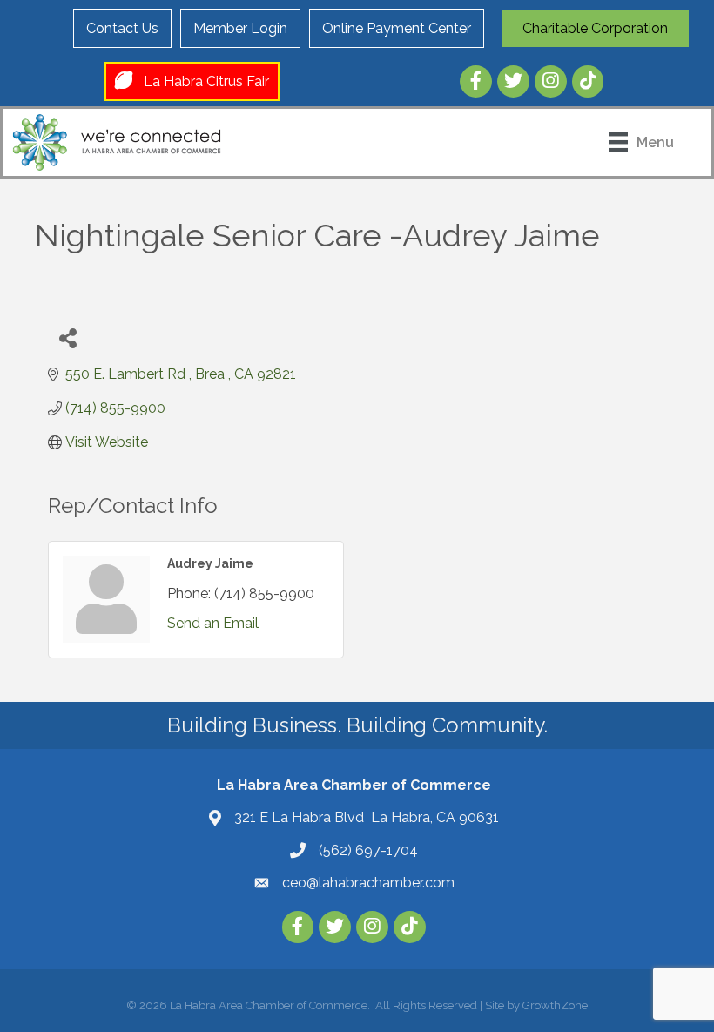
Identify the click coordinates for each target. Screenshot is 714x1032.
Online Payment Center (396, 28)
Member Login (240, 28)
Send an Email (213, 623)
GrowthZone (555, 1005)
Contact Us (122, 28)
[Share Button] (67, 337)
